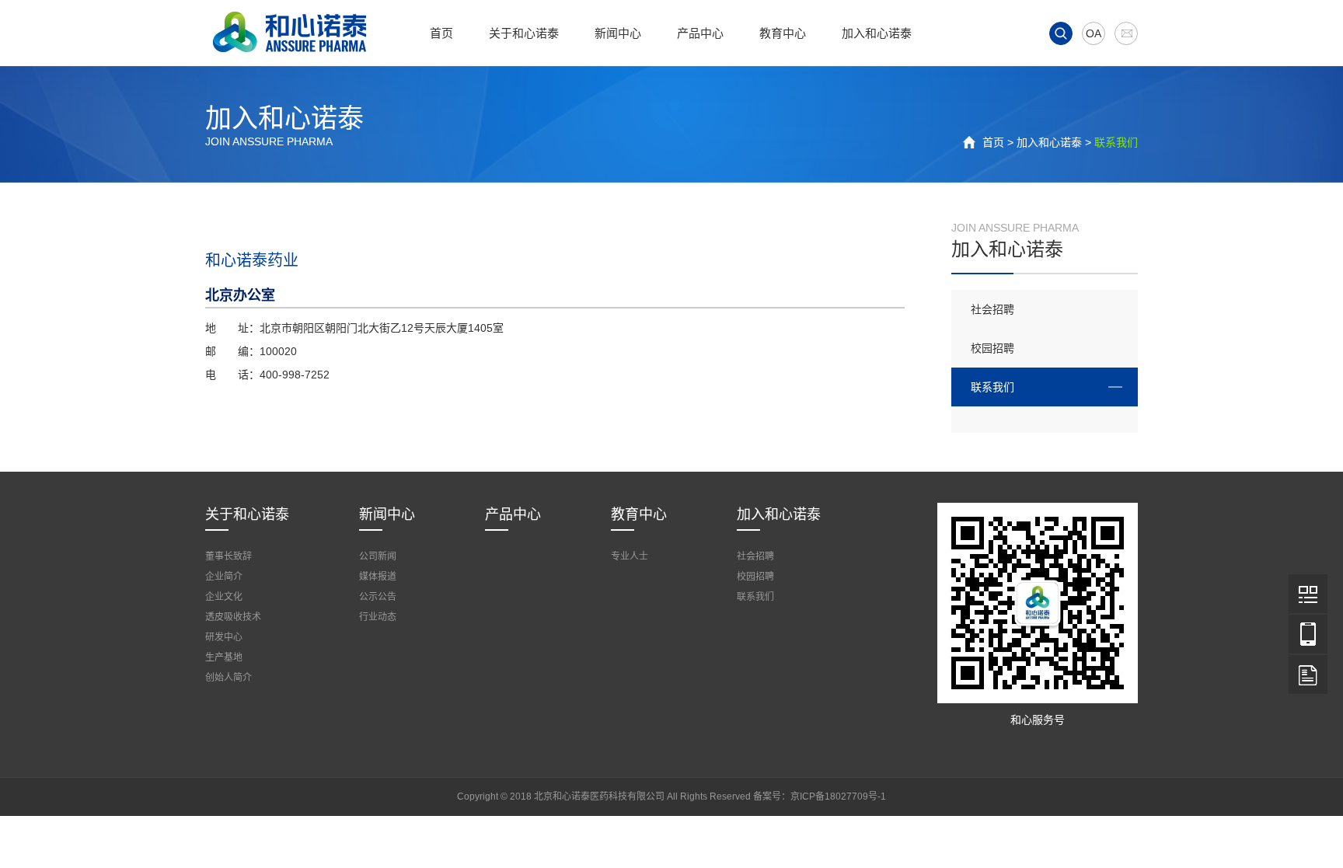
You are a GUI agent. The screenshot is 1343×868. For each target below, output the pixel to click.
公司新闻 (377, 556)
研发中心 (223, 637)
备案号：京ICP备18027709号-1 (819, 796)
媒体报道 (377, 576)
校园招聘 (992, 348)
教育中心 (782, 33)
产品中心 (700, 33)
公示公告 (377, 596)
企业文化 (223, 596)
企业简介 (223, 576)
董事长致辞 (228, 556)
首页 (441, 33)
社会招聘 (992, 309)
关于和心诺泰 (524, 33)
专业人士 (629, 556)
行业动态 (377, 617)
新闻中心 (618, 33)
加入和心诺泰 (877, 33)
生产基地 (223, 657)
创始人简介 (228, 677)
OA (1093, 33)
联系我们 (992, 387)
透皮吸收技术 (233, 617)
